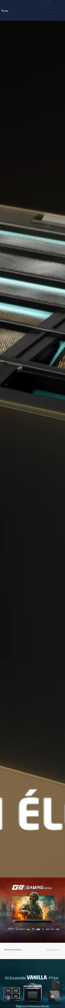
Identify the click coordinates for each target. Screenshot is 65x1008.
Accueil (48, 2)
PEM (52, 14)
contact (47, 18)
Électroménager (51, 10)
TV (51, 6)
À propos (55, 2)
